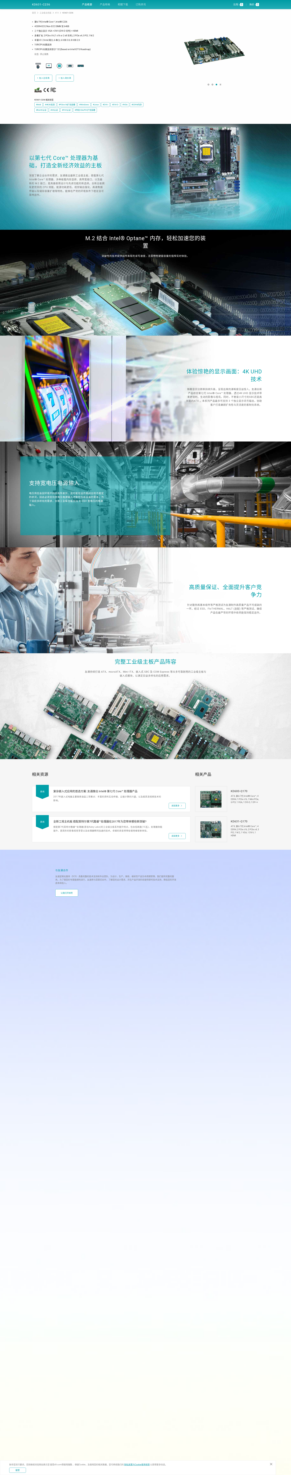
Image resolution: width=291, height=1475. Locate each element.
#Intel (38, 104)
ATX (57, 13)
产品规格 (105, 4)
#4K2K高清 (50, 104)
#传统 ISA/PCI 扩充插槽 (85, 110)
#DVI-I (105, 104)
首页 (34, 13)
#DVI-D (115, 104)
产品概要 (87, 4)
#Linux (96, 104)
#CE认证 (54, 110)
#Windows (84, 104)
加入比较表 (43, 78)
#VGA (124, 104)
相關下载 (123, 4)
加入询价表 (65, 78)
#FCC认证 (66, 110)
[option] (214, 51)
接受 (17, 1470)
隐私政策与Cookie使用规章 (137, 1464)
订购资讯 (141, 4)
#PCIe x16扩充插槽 (67, 104)
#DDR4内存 (137, 104)
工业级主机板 (46, 13)
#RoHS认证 (41, 110)
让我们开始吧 (67, 893)
